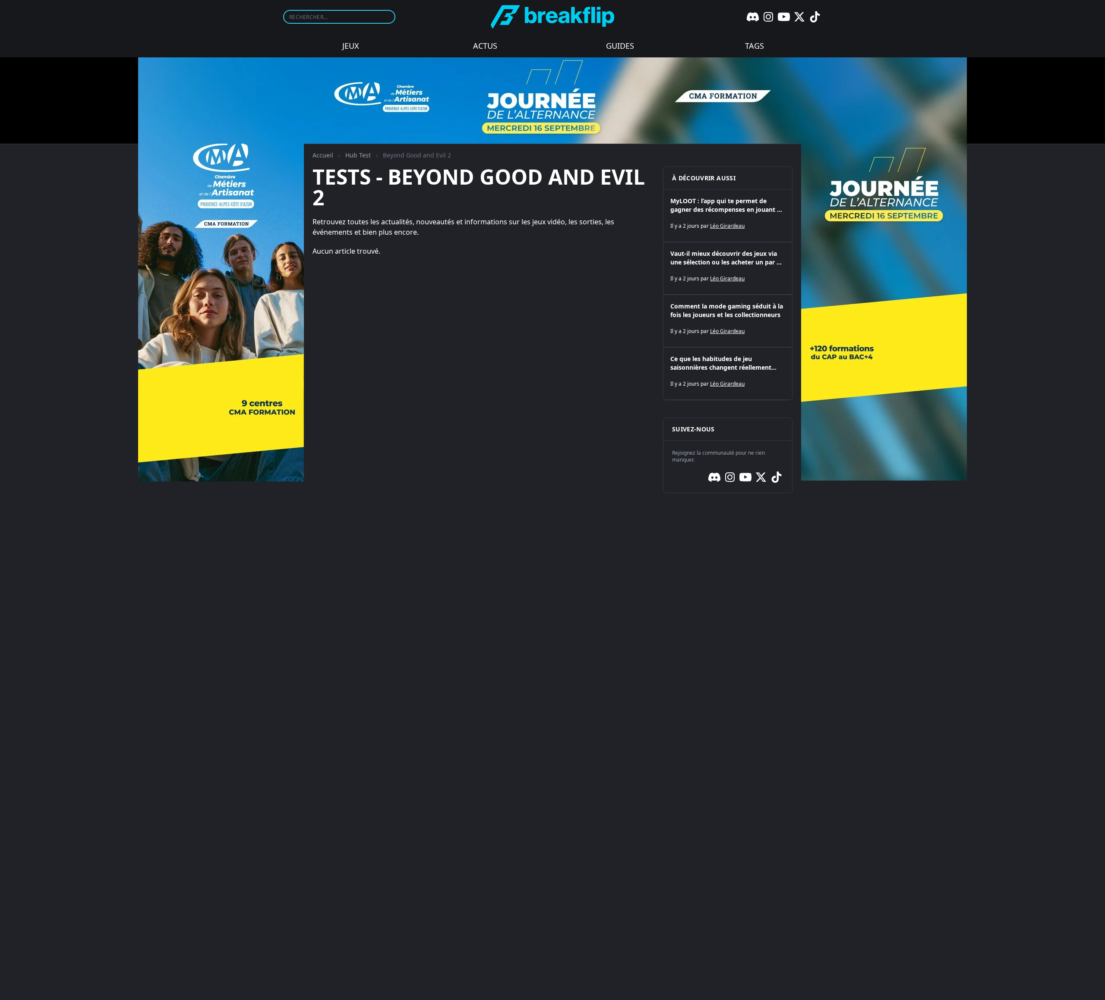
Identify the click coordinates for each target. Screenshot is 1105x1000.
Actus (485, 46)
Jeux (350, 46)
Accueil (323, 155)
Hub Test (358, 155)
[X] (799, 17)
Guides (620, 46)
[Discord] (753, 17)
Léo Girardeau (727, 226)
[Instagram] (768, 17)
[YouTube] (784, 17)
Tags (754, 46)
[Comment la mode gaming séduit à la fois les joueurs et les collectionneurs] (727, 321)
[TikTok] (815, 17)
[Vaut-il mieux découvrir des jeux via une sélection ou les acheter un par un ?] (727, 268)
